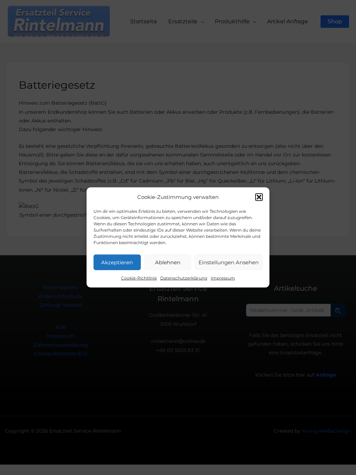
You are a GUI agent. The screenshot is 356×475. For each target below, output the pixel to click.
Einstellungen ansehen (229, 262)
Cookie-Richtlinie (139, 278)
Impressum (223, 278)
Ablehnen (167, 262)
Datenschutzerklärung (183, 278)
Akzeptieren (117, 262)
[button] (259, 196)
